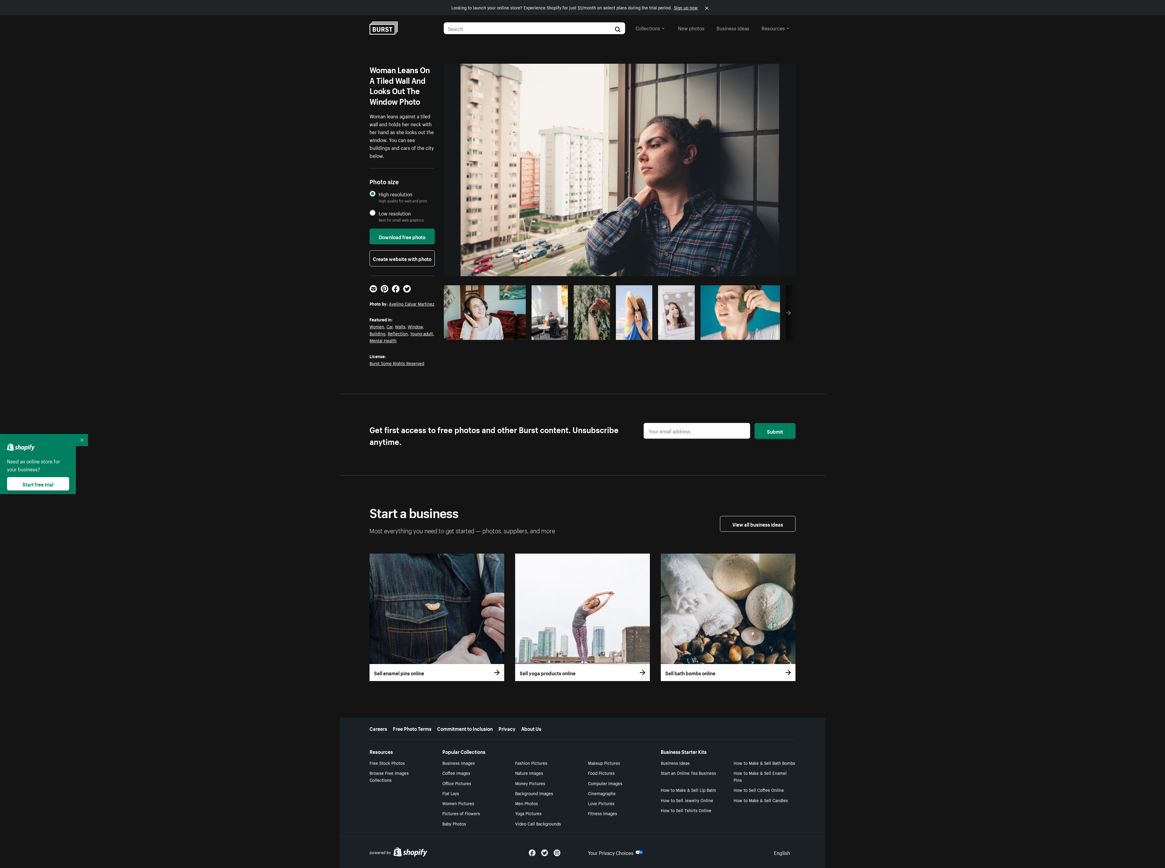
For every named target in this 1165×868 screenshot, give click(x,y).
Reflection (398, 333)
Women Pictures (458, 803)
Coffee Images (456, 772)
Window (415, 326)
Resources (773, 28)
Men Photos (526, 803)
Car (390, 326)
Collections (648, 28)
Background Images (534, 793)
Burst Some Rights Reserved (397, 363)
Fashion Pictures (531, 762)
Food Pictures (601, 772)
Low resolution (395, 213)
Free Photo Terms (412, 728)
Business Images (458, 762)
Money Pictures (530, 783)
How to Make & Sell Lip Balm (688, 789)
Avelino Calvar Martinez (411, 303)
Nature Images (529, 772)
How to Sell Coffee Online (759, 789)
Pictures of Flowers (461, 813)
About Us (531, 728)
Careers (378, 728)
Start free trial (37, 484)
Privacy (506, 728)
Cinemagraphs (602, 793)
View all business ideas (757, 524)
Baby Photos (454, 823)
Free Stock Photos (387, 762)
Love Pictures (601, 803)
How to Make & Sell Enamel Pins (760, 776)
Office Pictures (456, 783)
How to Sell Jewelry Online (687, 800)
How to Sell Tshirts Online (686, 810)
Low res (507, 333)
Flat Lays (450, 793)
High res (484, 333)
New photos (691, 28)
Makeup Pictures (604, 762)
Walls (400, 326)
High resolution (395, 194)
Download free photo (402, 236)
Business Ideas (675, 762)
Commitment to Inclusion (465, 728)
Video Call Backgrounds (538, 823)
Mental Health (383, 340)
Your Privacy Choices (610, 852)
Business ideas (733, 28)
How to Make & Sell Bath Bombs (764, 762)
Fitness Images (602, 813)
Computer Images (605, 783)
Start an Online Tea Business (688, 772)
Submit (775, 431)
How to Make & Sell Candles (761, 800)
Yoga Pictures (528, 813)
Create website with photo (402, 258)
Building (377, 333)
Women (377, 326)
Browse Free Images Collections (389, 776)
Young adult (421, 333)
